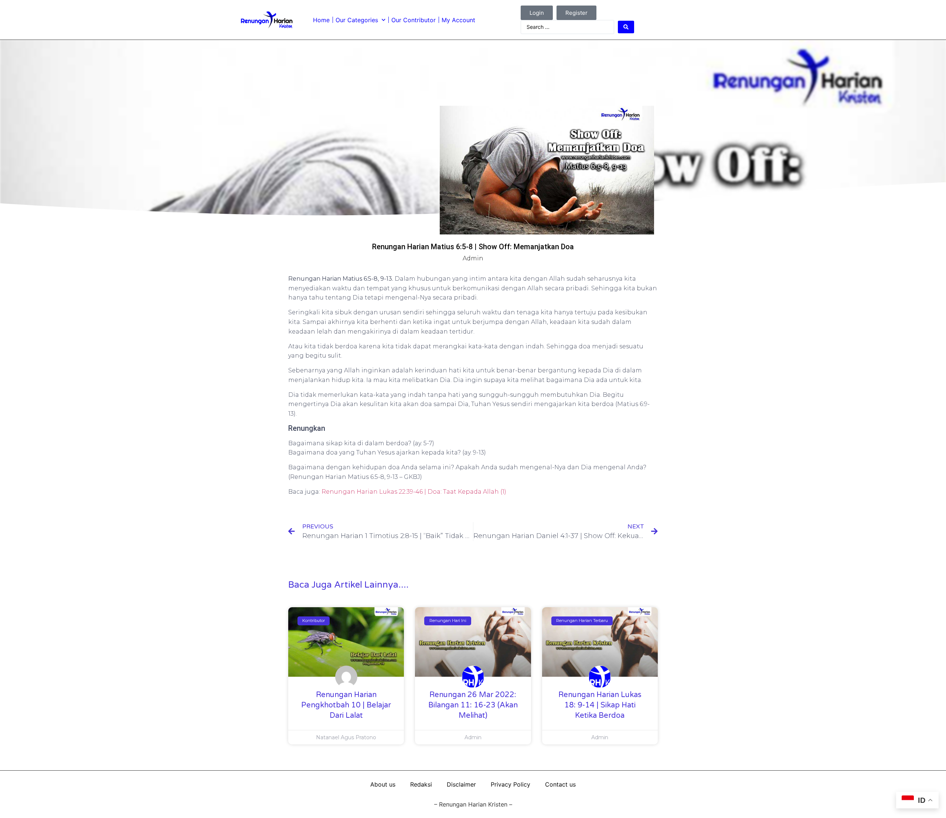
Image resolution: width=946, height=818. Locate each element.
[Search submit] (626, 27)
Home (321, 20)
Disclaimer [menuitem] (461, 784)
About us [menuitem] (382, 784)
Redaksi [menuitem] (421, 784)
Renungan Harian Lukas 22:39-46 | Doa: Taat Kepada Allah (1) (413, 491)
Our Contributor (413, 20)
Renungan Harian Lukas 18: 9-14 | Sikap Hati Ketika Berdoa (600, 705)
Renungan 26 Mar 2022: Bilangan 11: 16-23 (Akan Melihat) (473, 705)
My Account (458, 20)
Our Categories (357, 20)
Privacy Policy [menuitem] (510, 784)
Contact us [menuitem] (560, 784)
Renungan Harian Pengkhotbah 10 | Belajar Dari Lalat (346, 705)
